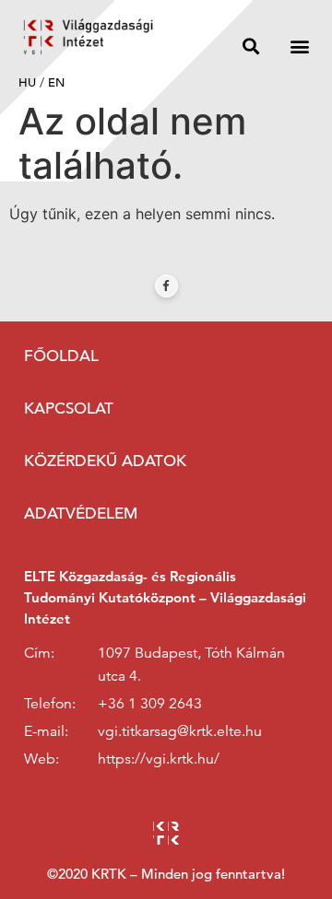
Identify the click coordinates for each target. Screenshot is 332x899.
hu (27, 82)
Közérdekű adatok (105, 461)
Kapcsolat (68, 408)
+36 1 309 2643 (150, 704)
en (56, 82)
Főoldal (61, 356)
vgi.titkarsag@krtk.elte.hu (180, 731)
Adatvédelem (80, 513)
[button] (250, 45)
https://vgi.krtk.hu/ (158, 759)
